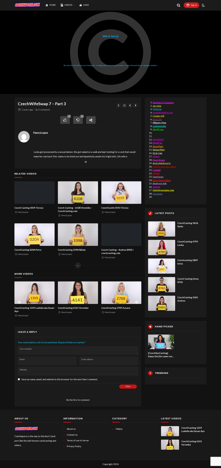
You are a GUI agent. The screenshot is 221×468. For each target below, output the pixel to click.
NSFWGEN (158, 139)
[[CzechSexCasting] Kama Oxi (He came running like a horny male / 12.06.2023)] (161, 342)
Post (128, 386)
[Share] (91, 120)
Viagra (156, 156)
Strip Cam (157, 153)
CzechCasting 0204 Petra (27, 249)
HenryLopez (40, 132)
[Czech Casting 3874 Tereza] (34, 192)
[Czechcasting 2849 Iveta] (161, 266)
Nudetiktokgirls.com (163, 112)
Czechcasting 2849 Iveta (187, 262)
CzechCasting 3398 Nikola (72, 249)
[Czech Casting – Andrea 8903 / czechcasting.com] (121, 234)
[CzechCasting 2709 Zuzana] (121, 292)
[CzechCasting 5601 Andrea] (161, 303)
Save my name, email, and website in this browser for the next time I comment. (59, 379)
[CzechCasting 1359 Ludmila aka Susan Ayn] (34, 292)
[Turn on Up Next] (124, 105)
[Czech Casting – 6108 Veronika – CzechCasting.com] (78, 192)
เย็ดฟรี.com (158, 129)
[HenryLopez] (24, 137)
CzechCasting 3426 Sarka (187, 225)
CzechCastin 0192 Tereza (114, 207)
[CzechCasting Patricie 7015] (130, 105)
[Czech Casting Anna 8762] (161, 284)
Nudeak (156, 187)
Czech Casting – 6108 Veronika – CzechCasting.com (75, 209)
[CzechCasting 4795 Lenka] (161, 247)
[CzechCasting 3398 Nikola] (78, 234)
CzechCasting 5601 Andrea (187, 299)
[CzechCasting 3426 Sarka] (161, 229)
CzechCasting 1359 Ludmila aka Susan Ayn (34, 309)
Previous (19, 302)
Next (136, 302)
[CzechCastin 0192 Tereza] (121, 192)
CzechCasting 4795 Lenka (187, 243)
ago (27, 109)
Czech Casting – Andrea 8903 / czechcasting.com (117, 251)
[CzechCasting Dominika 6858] (135, 105)
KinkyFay (157, 143)
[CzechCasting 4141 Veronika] (78, 292)
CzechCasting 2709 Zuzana (115, 307)
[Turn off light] (118, 105)
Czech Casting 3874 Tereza (28, 207)
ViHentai (157, 109)
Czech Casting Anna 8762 (188, 280)
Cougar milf (158, 116)
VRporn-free (159, 122)
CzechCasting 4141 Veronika (73, 307)
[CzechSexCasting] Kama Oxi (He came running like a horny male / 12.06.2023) (160, 355)
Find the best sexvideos (164, 166)
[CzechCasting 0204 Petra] (34, 234)
